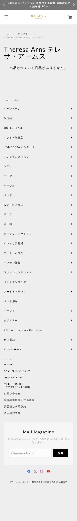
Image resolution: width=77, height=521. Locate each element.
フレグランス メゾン (17, 156)
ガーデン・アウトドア (18, 233)
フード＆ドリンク (15, 291)
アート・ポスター (25, 253)
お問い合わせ (12, 393)
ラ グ (8, 214)
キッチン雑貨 (23, 262)
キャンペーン (12, 108)
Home (7, 34)
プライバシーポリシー (20, 482)
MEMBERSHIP (13, 384)
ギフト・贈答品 (13, 137)
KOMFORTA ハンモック (19, 147)
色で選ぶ (9, 339)
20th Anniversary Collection (24, 329)
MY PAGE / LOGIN (18, 387)
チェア (9, 176)
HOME (8, 364)
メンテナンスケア (15, 282)
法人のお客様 (12, 412)
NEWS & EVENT (14, 377)
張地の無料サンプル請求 (19, 400)
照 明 (8, 224)
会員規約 (63, 482)
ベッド (8, 195)
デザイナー (24, 34)
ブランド (9, 310)
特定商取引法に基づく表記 (45, 482)
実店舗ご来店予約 (15, 406)
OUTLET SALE (13, 127)
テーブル (9, 185)
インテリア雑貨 (23, 243)
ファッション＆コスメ (18, 272)
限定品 (8, 118)
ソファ (15, 166)
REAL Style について (17, 371)
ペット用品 (11, 301)
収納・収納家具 (25, 204)
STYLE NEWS (12, 349)
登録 (60, 453)
